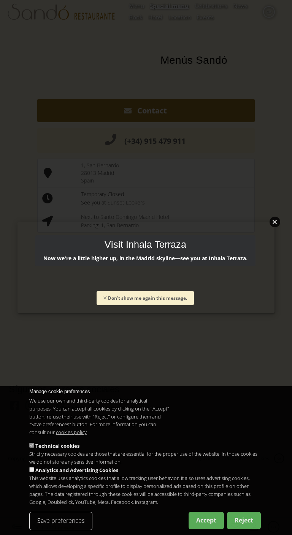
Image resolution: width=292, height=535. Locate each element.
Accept (206, 520)
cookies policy (71, 432)
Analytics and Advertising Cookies (76, 470)
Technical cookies (57, 445)
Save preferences (60, 520)
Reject (244, 520)
